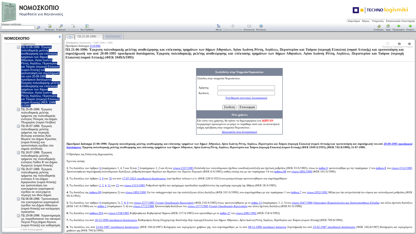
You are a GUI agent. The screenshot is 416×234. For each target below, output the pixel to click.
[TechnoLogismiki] (49, 21)
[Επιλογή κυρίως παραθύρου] (49, 28)
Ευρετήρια (354, 21)
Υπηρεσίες (378, 21)
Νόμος (366, 21)
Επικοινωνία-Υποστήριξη (400, 21)
